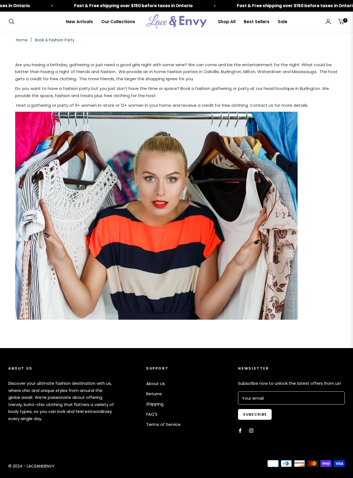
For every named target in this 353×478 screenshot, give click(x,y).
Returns (154, 394)
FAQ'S (151, 414)
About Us (155, 383)
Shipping (155, 404)
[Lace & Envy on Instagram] (251, 430)
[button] (13, 21)
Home (22, 40)
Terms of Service (163, 424)
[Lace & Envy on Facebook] (240, 430)
